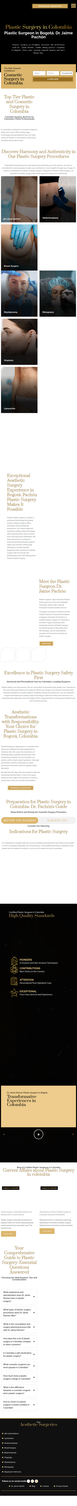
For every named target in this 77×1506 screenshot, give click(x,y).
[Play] (38, 1134)
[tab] (19, 1296)
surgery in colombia (10, 1188)
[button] (4, 1134)
